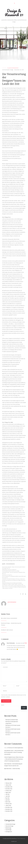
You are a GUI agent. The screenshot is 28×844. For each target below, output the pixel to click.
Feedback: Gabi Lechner (7, 630)
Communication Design (7, 69)
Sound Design (8, 829)
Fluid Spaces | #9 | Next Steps (11, 719)
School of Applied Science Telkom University (13, 757)
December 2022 (8, 786)
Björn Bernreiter (7, 768)
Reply (25, 643)
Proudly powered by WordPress (10, 838)
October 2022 (8, 790)
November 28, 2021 (20, 643)
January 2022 (8, 805)
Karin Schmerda (7, 763)
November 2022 (8, 788)
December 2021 (8, 807)
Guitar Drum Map (16, 768)
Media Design (8, 828)
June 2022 (7, 796)
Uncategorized (8, 831)
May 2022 (7, 798)
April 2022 (7, 800)
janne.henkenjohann (13, 67)
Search (2, 705)
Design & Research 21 (14, 12)
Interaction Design (9, 826)
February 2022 (8, 803)
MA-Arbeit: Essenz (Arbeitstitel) (9, 618)
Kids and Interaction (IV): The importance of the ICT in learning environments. (13, 752)
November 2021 (8, 809)
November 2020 (8, 811)
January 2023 (8, 785)
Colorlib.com (14, 841)
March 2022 (7, 801)
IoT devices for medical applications (15, 747)
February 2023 (8, 783)
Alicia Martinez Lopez (8, 750)
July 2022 (7, 794)
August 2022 (8, 792)
